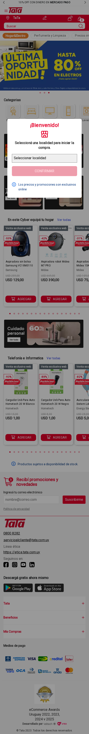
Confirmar (44, 171)
